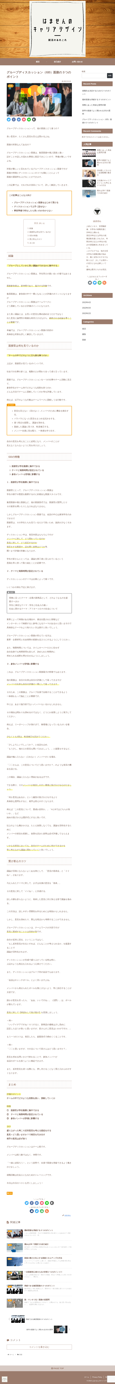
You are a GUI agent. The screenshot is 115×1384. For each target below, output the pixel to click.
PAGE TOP (58, 1368)
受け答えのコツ (35, 239)
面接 (10, 1193)
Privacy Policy (97, 1377)
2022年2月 (86, 313)
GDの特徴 (33, 236)
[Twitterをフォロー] (37, 1211)
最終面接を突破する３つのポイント (96, 99)
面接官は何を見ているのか (40, 232)
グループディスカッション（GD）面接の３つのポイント (97, 121)
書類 (84, 334)
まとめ (32, 243)
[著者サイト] (32, 1211)
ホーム (86, 1377)
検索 (83, 71)
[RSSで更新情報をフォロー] (47, 1211)
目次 (36, 223)
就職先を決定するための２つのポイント (96, 92)
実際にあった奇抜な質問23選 (94, 105)
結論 (31, 228)
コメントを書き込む (39, 1347)
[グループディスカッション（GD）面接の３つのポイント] (19, 119)
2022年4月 (86, 302)
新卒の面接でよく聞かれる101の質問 (96, 112)
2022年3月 (86, 308)
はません (97, 221)
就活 (84, 329)
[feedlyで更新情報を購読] (42, 1211)
